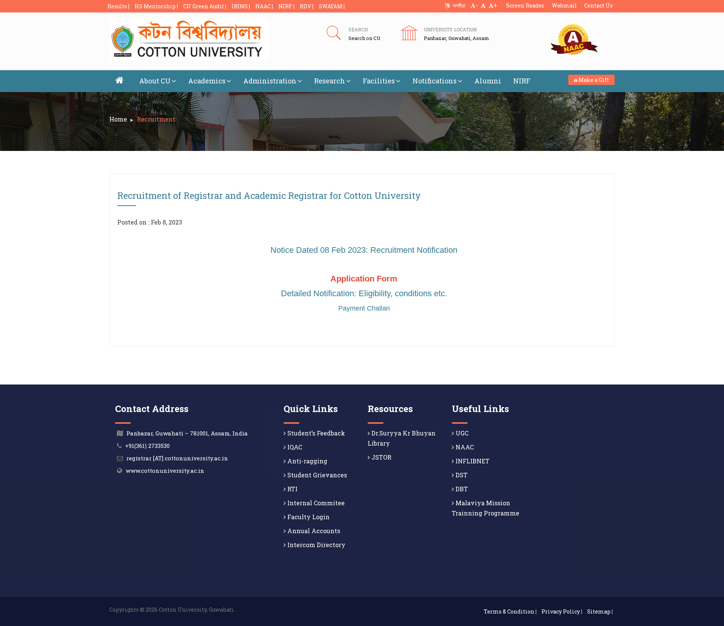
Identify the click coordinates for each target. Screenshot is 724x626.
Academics (206, 80)
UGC (461, 433)
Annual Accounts (313, 531)
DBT (461, 489)
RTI (292, 489)
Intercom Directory (315, 545)
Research (329, 80)
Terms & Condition (509, 611)
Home (118, 119)
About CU (154, 80)
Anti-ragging (306, 461)
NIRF (521, 80)
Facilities (379, 80)
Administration (269, 80)
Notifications (435, 80)
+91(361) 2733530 (147, 445)
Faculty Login (308, 517)
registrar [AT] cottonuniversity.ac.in (177, 458)
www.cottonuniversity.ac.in (165, 470)
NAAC (464, 447)
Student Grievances (316, 475)
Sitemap (598, 611)
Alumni (487, 80)
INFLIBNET (471, 461)
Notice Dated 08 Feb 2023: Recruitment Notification (363, 250)
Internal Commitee (315, 503)
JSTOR (380, 457)
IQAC (294, 447)
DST (461, 475)
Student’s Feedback (315, 433)
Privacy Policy (560, 611)
